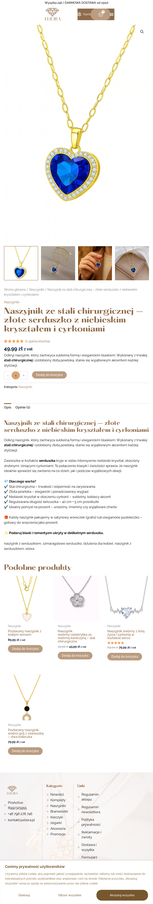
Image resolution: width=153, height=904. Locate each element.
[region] (76, 882)
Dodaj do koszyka (49, 375)
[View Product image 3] (95, 263)
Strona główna (15, 289)
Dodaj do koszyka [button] (25, 649)
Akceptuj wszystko (122, 895)
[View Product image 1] (21, 263)
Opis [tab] (7, 407)
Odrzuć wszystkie (69, 895)
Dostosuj (24, 895)
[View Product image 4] (132, 263)
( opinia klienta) (37, 341)
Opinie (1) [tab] (22, 407)
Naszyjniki (36, 289)
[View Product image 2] (58, 263)
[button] (111, 14)
